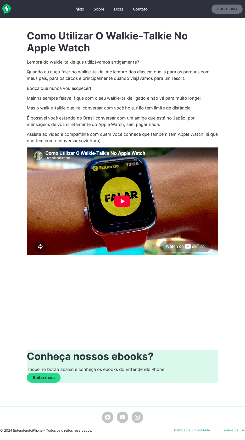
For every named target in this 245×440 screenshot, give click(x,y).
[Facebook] (107, 417)
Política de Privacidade (192, 430)
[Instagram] (137, 417)
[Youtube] (122, 417)
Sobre (99, 9)
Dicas (118, 9)
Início (79, 9)
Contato (140, 9)
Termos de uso (233, 430)
